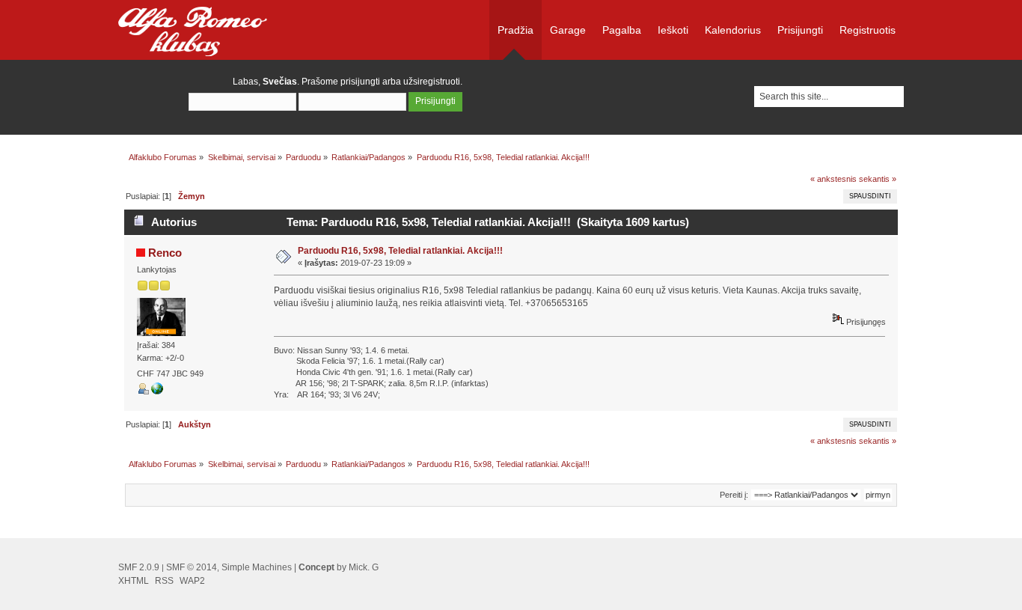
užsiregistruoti (431, 81)
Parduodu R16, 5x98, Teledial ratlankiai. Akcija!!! (400, 250)
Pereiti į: (734, 494)
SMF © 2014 (191, 567)
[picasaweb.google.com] (157, 391)
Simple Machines (256, 567)
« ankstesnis (833, 178)
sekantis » (877, 178)
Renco (165, 252)
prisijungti (360, 81)
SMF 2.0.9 (138, 567)
